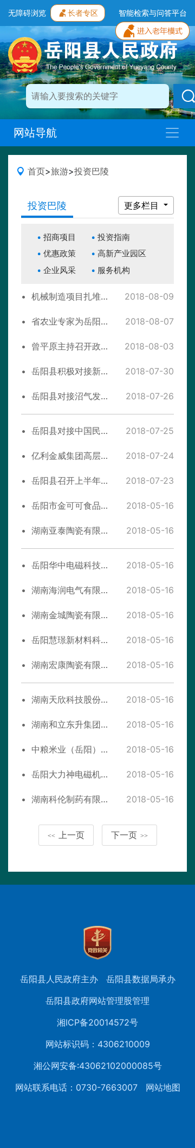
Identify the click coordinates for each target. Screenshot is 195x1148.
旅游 (59, 171)
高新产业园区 (122, 253)
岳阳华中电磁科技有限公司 (83, 565)
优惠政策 (59, 253)
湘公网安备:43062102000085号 (98, 1065)
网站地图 (163, 1087)
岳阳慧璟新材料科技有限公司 (87, 639)
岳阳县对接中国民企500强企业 (91, 430)
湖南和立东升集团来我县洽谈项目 (96, 724)
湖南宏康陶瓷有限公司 (74, 664)
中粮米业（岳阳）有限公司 (83, 749)
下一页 (129, 834)
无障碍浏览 (27, 12)
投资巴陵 (91, 171)
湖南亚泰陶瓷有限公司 (74, 530)
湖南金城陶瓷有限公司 (74, 614)
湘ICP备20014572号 (97, 1022)
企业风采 (59, 270)
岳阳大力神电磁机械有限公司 (87, 774)
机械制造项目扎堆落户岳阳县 (87, 296)
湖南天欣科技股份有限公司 (83, 699)
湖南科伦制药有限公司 (74, 799)
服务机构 (114, 270)
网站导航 (35, 132)
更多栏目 (142, 205)
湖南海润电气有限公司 (74, 590)
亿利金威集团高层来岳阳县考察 (92, 455)
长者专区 (83, 12)
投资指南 (114, 237)
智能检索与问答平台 (153, 12)
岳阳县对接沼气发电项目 (79, 396)
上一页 (66, 834)
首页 (36, 171)
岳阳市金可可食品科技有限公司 (92, 505)
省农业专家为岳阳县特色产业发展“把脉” (108, 321)
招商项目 (59, 237)
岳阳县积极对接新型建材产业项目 (96, 371)
